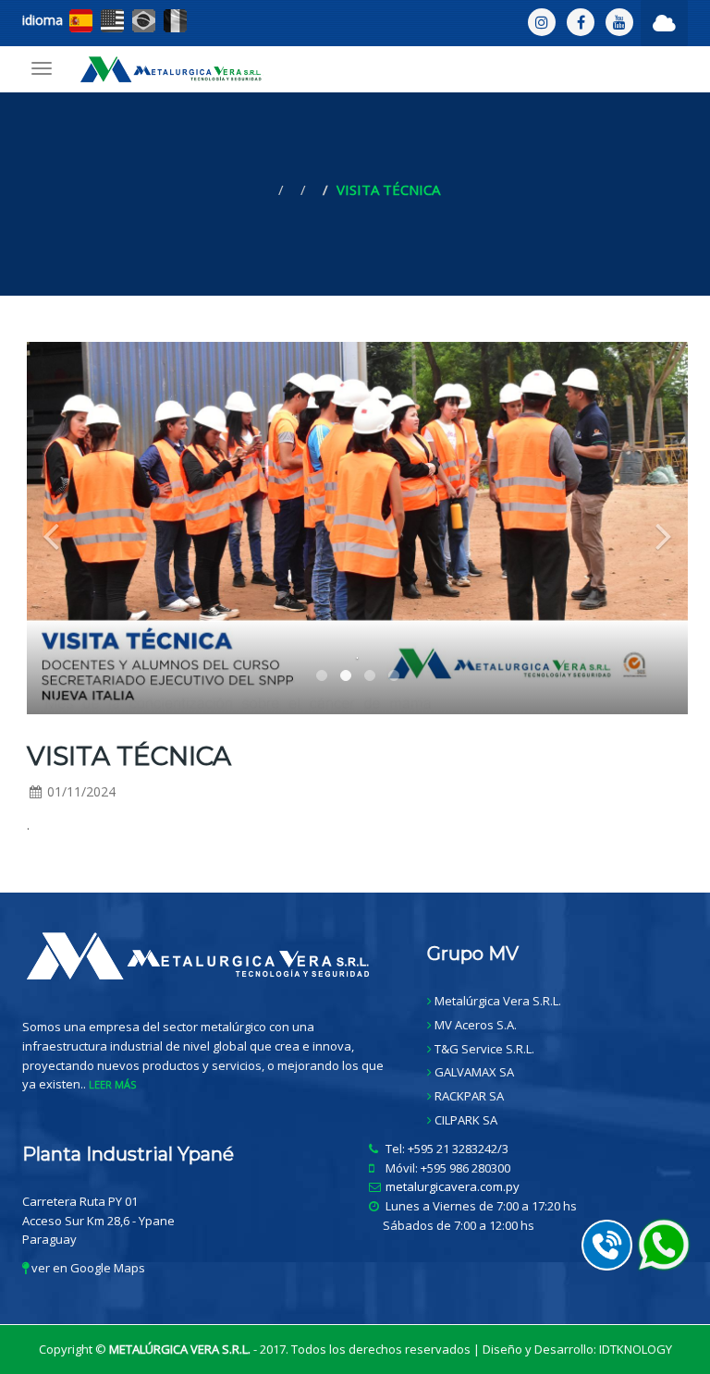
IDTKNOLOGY (635, 1349)
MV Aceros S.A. (476, 1024)
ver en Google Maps (87, 1267)
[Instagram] (542, 22)
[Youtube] (619, 22)
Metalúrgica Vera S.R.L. (498, 1000)
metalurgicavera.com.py (453, 1186)
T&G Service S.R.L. (484, 1048)
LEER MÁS (112, 1084)
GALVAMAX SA (474, 1072)
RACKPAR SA (469, 1096)
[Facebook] (580, 22)
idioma (42, 20)
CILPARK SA (466, 1120)
